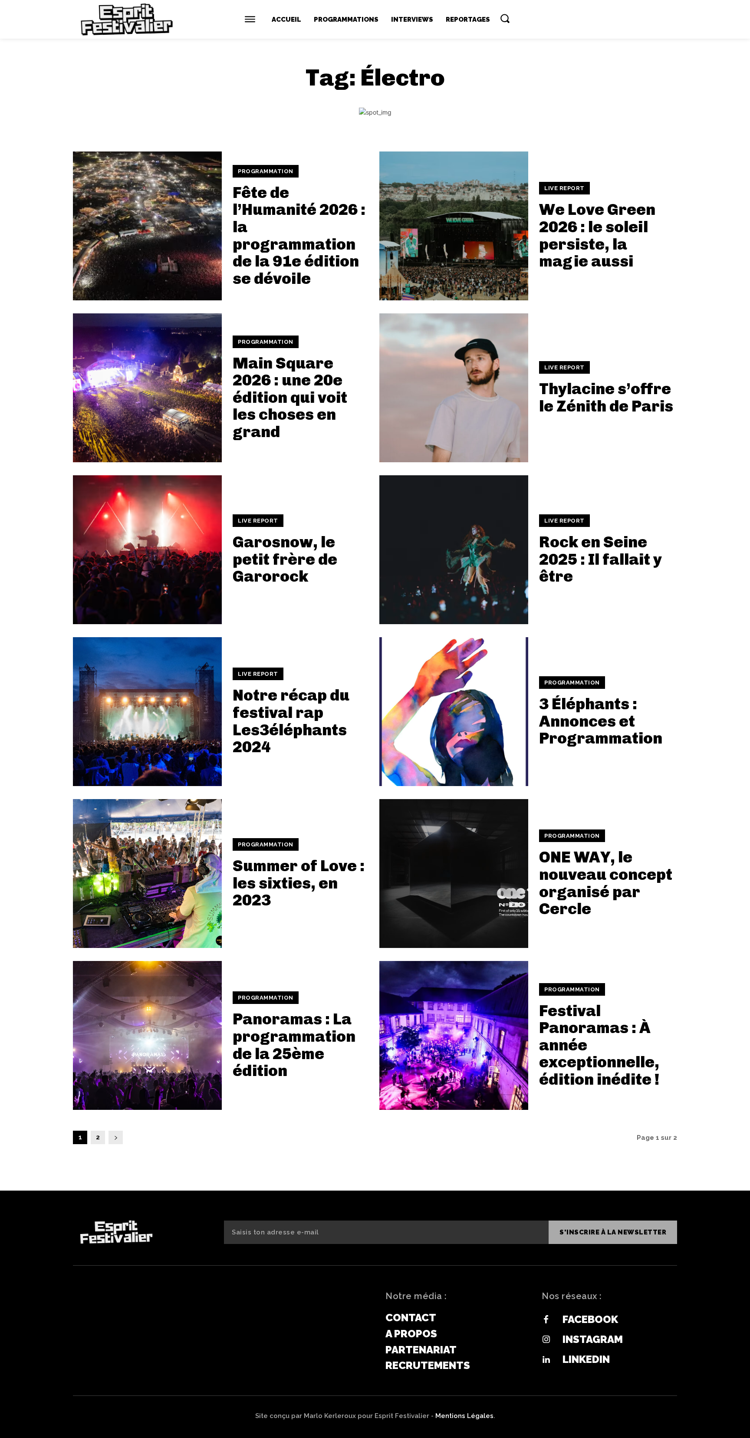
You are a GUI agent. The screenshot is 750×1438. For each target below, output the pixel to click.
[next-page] (116, 1137)
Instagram (592, 1339)
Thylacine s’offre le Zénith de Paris (606, 397)
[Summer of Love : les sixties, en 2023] (147, 873)
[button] (505, 18)
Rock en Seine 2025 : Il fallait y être (600, 559)
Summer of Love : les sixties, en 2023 (299, 882)
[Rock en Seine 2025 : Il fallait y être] (453, 549)
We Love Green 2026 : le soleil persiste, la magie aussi (597, 235)
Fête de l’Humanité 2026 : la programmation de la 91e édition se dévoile (299, 235)
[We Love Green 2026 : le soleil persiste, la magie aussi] (453, 225)
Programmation (265, 171)
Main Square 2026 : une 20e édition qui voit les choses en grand (290, 397)
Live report (564, 188)
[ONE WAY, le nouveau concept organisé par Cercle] (453, 873)
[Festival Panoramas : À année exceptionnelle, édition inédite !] (453, 1035)
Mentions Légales (464, 1416)
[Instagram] (546, 1340)
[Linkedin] (546, 1360)
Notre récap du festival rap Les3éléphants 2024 (291, 721)
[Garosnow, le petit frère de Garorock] (147, 549)
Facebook (590, 1319)
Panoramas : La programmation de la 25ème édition (294, 1045)
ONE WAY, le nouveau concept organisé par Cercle (605, 883)
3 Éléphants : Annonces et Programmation (600, 720)
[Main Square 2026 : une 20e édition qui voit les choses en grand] (147, 387)
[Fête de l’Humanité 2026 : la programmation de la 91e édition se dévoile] (147, 225)
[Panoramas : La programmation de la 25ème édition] (147, 1035)
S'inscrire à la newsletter (612, 1232)
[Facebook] (546, 1320)
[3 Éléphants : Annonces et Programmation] (453, 711)
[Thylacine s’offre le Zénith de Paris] (453, 387)
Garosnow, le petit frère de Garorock (285, 559)
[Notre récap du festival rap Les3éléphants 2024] (147, 711)
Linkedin (586, 1359)
